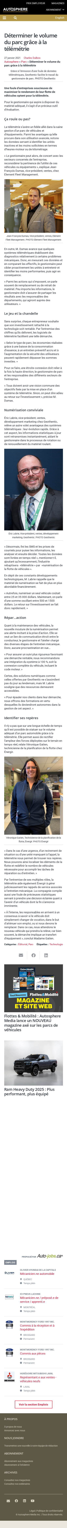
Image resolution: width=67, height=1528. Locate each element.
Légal (32, 1510)
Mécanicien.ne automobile (37, 1273)
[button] (63, 9)
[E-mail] (8, 1501)
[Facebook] (16, 1501)
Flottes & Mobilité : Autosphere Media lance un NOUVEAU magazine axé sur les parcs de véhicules (32, 1023)
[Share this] (33, 955)
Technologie (56, 944)
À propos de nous (13, 1426)
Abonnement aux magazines (18, 1461)
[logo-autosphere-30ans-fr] (15, 10)
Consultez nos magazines (17, 1480)
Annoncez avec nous (14, 1430)
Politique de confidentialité (49, 1510)
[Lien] (33, 1257)
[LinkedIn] (24, 1501)
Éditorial (22, 944)
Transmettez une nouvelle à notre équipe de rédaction (31, 1445)
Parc (24, 61)
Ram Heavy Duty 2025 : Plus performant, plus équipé (29, 1092)
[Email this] (21, 955)
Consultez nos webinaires (17, 1484)
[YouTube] (33, 1501)
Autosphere (11, 61)
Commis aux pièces (32, 1353)
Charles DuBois (32, 57)
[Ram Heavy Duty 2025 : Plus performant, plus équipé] (33, 1063)
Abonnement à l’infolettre (17, 1465)
